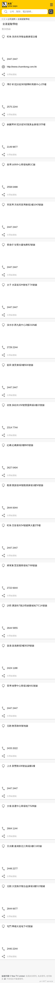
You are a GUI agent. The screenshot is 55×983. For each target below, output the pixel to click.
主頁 (3, 19)
